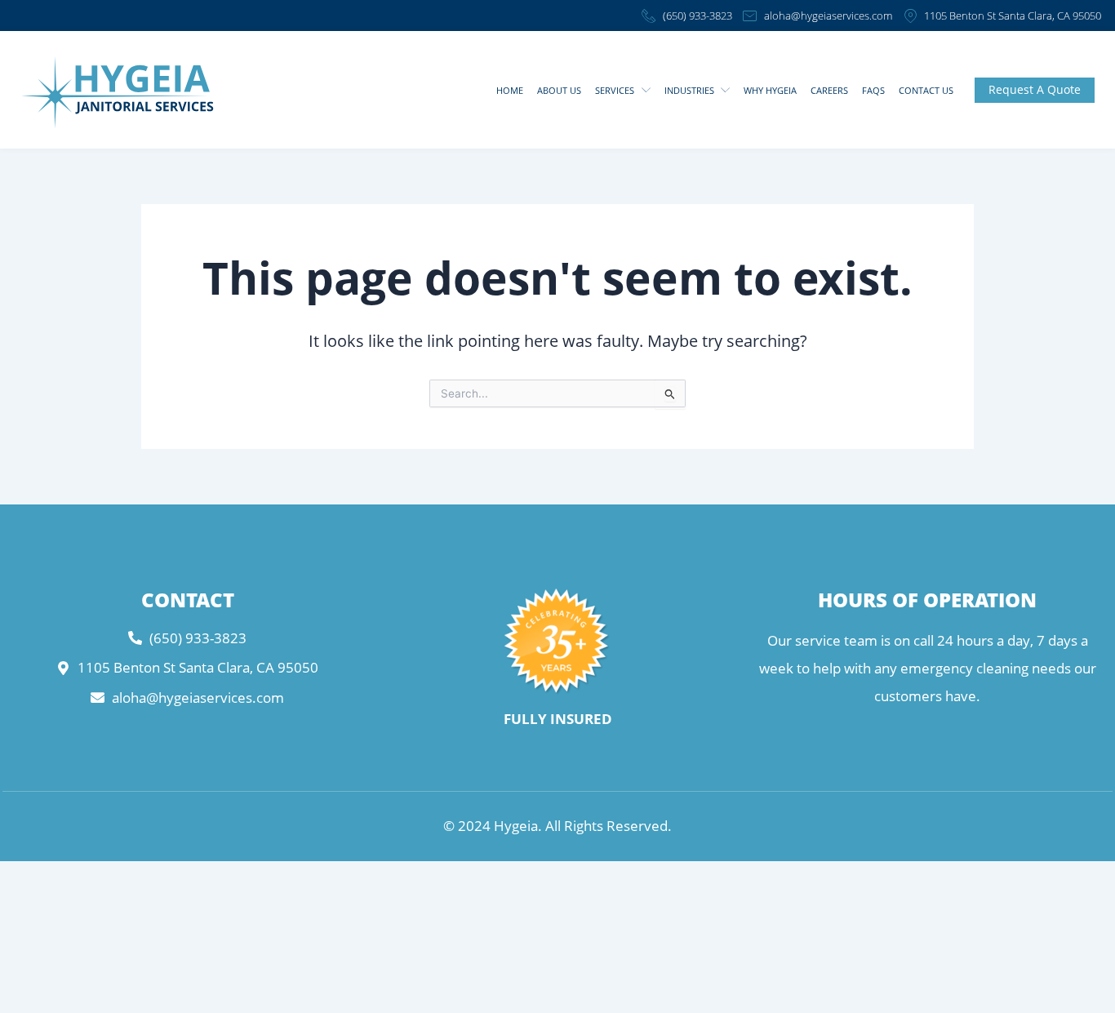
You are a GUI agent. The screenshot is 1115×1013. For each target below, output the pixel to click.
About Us (559, 90)
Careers (829, 90)
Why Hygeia (770, 90)
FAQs (873, 90)
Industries (689, 90)
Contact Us (926, 90)
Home (509, 90)
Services (614, 90)
